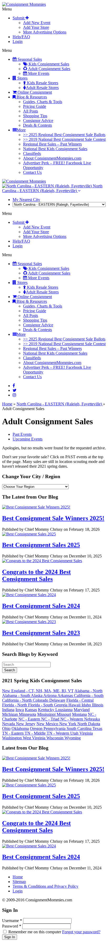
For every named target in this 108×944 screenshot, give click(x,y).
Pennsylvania (55, 728)
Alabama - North (88, 691)
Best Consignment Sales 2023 (41, 632)
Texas (97, 728)
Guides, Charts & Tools (42, 101)
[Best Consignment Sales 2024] (29, 595)
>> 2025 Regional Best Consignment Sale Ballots (64, 134)
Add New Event (36, 22)
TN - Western (58, 733)
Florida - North (15, 705)
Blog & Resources (31, 97)
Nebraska (92, 719)
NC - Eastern (29, 719)
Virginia (86, 733)
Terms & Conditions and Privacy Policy (45, 886)
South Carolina (80, 728)
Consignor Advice (38, 120)
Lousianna (64, 709)
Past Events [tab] (22, 434)
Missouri (64, 714)
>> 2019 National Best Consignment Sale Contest (64, 139)
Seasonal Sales (29, 59)
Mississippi (47, 714)
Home (7, 404)
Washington (12, 738)
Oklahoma (20, 728)
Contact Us (32, 172)
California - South (89, 695)
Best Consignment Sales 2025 (41, 544)
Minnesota (27, 714)
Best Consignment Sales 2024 (41, 605)
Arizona (50, 695)
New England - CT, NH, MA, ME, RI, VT (38, 691)
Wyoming (72, 738)
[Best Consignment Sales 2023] (29, 621)
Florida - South (41, 705)
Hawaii (75, 705)
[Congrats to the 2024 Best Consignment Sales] (42, 560)
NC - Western (72, 719)
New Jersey (25, 724)
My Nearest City (26, 199)
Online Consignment (34, 92)
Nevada (9, 724)
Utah (74, 733)
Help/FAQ (21, 37)
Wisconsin (55, 738)
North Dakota (88, 724)
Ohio (6, 728)
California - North (17, 700)
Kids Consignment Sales (48, 64)
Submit (19, 18)
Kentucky (46, 709)
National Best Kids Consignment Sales (55, 149)
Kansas (31, 709)
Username (12, 920)
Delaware (57, 700)
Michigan (10, 714)
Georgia (61, 705)
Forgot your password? (81, 932)
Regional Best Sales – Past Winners (52, 144)
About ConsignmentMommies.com (52, 158)
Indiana (8, 709)
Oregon (37, 728)
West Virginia (34, 738)
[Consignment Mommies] (24, 4)
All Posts (30, 111)
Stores (22, 78)
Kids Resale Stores (42, 83)
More (21, 130)
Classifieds (32, 153)
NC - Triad (50, 719)
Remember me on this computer (34, 932)
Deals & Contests (37, 125)
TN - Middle (36, 733)
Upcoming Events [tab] (27, 439)
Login (18, 41)
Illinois (97, 705)
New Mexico (47, 724)
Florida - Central (80, 700)
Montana (79, 714)
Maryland (82, 709)
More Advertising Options (44, 32)
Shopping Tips (35, 116)
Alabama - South (16, 695)
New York (68, 724)
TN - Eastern (13, 733)
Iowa (19, 709)
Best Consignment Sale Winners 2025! (53, 518)
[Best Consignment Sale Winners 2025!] (36, 507)
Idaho (87, 705)
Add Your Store (36, 27)
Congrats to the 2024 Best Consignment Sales (36, 575)
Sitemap (19, 881)
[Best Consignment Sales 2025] (29, 534)
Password (11, 926)
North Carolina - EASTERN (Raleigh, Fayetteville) (52, 188)
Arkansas (65, 695)
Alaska (37, 695)
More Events (38, 73)
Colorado (41, 700)
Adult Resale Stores (42, 87)
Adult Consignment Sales (48, 68)
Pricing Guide (34, 106)
